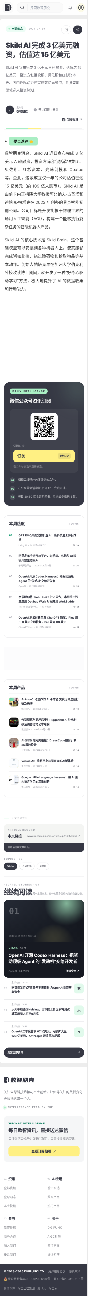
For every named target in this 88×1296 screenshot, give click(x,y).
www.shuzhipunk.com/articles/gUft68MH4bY (51, 848)
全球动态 (17, 28)
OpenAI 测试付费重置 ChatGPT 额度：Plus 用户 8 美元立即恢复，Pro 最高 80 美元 (46, 632)
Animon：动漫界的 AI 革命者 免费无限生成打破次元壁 (47, 714)
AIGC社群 (52, 1254)
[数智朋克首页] (8, 7)
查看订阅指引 (39, 1169)
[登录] (81, 7)
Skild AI (11, 878)
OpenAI (22, 598)
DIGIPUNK (53, 1245)
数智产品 (52, 1214)
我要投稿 (10, 1245)
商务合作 (10, 1254)
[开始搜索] (22, 7)
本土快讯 (10, 1223)
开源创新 (25, 762)
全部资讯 (10, 1205)
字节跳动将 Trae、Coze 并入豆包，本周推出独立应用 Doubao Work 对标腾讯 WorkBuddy (47, 611)
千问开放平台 (25, 577)
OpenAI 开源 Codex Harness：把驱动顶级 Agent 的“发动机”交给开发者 (46, 591)
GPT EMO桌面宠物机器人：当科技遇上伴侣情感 (46, 550)
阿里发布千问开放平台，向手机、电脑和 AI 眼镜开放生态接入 (46, 570)
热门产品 (52, 1223)
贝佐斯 (42, 878)
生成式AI (25, 778)
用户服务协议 (56, 1289)
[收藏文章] (66, 30)
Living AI (23, 557)
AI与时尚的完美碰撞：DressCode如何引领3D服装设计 (47, 754)
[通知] (70, 7)
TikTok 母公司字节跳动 (29, 618)
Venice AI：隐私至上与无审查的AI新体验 (47, 772)
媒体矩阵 (52, 1272)
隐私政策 (74, 1289)
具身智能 (27, 878)
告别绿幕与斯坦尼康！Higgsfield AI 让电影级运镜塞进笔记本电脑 (47, 734)
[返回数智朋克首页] (19, 1091)
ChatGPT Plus (26, 639)
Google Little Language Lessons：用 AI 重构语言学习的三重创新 (47, 791)
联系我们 (10, 1272)
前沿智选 (52, 1205)
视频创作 (25, 721)
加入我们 (10, 1263)
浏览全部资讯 (42, 1064)
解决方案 (52, 1263)
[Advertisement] (44, 344)
